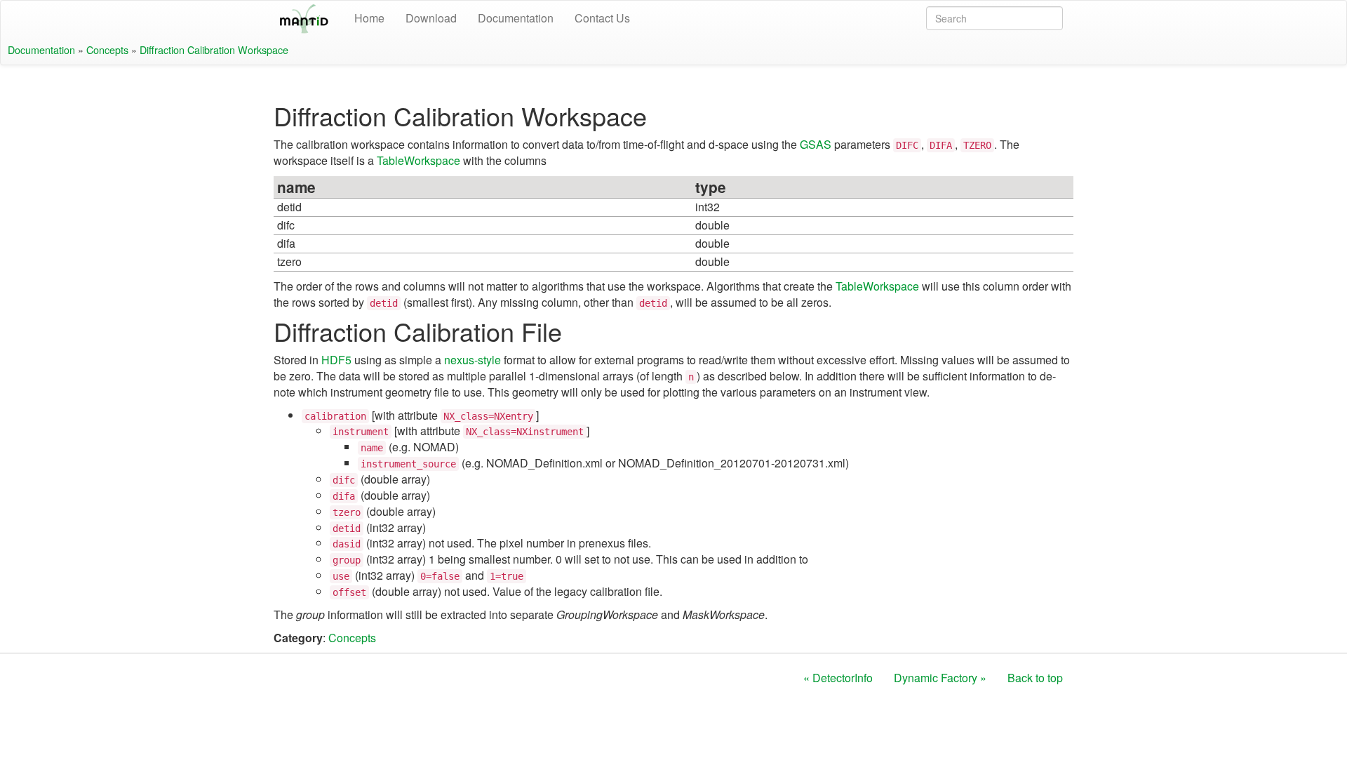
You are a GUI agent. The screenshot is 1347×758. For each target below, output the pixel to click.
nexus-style (472, 360)
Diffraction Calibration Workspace (214, 49)
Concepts (107, 49)
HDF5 (336, 360)
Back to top (1035, 678)
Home (369, 18)
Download (431, 18)
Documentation (516, 18)
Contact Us (602, 18)
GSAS (815, 144)
